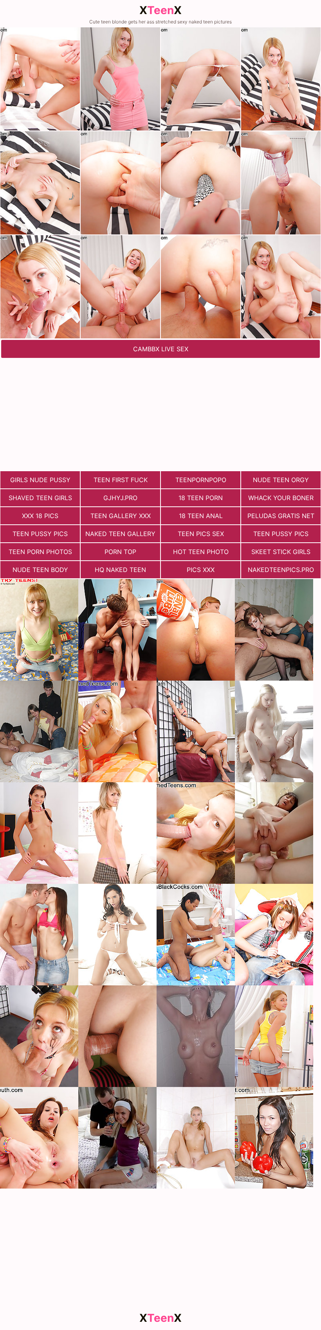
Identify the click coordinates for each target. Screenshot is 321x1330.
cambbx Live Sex (160, 349)
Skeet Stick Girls (280, 552)
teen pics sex (201, 534)
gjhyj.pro (120, 498)
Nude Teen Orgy (281, 480)
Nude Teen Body (40, 570)
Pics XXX (201, 570)
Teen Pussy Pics (40, 534)
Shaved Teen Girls (40, 498)
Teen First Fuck (121, 480)
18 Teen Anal (201, 516)
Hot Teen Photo (201, 552)
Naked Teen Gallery (120, 534)
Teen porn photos (40, 552)
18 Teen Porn (201, 498)
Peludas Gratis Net (280, 516)
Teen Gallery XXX (120, 516)
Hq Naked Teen (120, 570)
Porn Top (120, 552)
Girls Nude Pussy (40, 480)
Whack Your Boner (281, 498)
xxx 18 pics (40, 516)
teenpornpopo (200, 480)
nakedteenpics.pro (281, 570)
